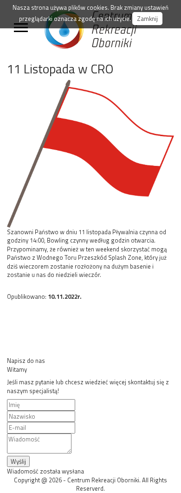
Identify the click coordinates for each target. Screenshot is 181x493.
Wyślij (18, 461)
